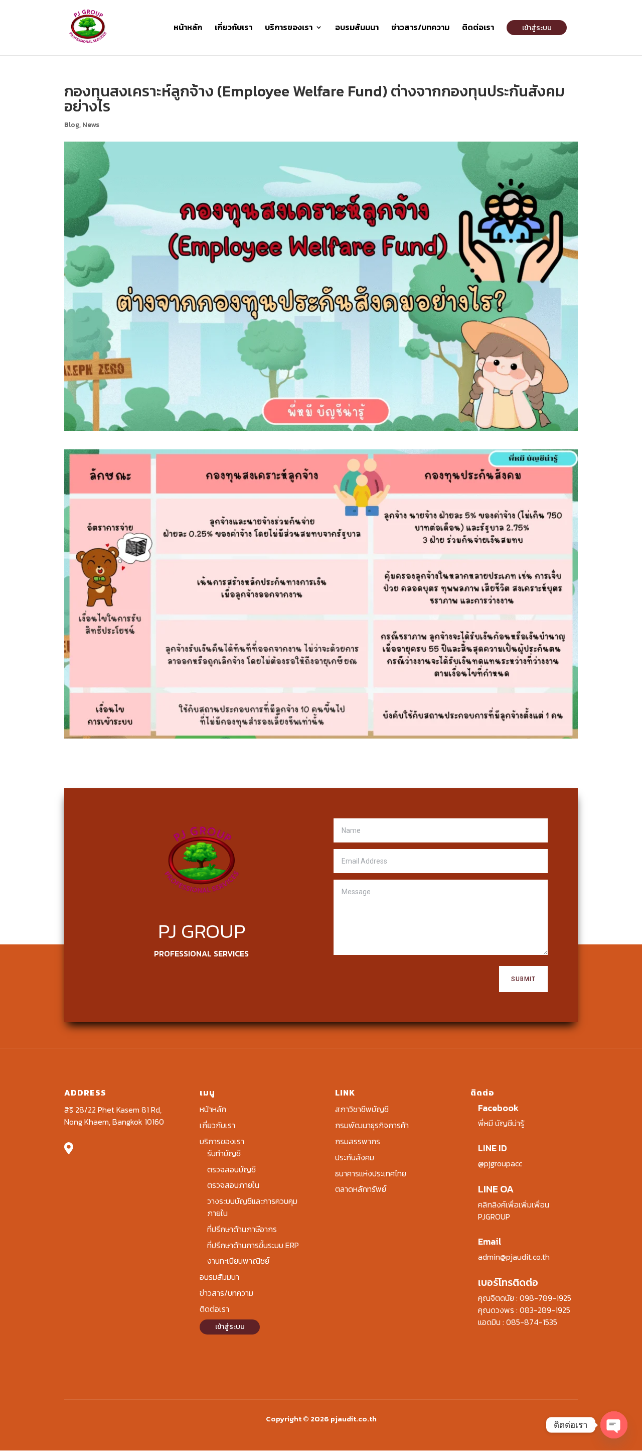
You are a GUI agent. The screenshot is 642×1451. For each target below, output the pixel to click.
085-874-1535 (531, 1322)
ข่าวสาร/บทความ (420, 28)
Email (490, 1241)
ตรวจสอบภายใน (233, 1185)
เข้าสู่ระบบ (537, 28)
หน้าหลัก (188, 28)
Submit (523, 979)
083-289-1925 (545, 1310)
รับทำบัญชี (224, 1153)
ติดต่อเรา (478, 28)
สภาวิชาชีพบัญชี (362, 1109)
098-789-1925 (545, 1298)
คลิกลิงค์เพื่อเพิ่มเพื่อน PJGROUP (513, 1210)
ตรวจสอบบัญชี (231, 1169)
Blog (71, 124)
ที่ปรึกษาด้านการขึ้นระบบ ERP (253, 1245)
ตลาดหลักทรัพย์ (360, 1189)
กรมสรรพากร (357, 1141)
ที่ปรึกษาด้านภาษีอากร (242, 1229)
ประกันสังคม (354, 1157)
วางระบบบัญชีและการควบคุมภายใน (252, 1207)
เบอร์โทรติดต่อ (508, 1282)
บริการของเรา (288, 28)
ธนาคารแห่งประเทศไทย (370, 1173)
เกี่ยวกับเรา (233, 28)
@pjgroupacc (500, 1163)
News (90, 124)
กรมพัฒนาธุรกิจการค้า (372, 1125)
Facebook (498, 1108)
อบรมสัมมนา (357, 28)
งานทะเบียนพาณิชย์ (238, 1261)
